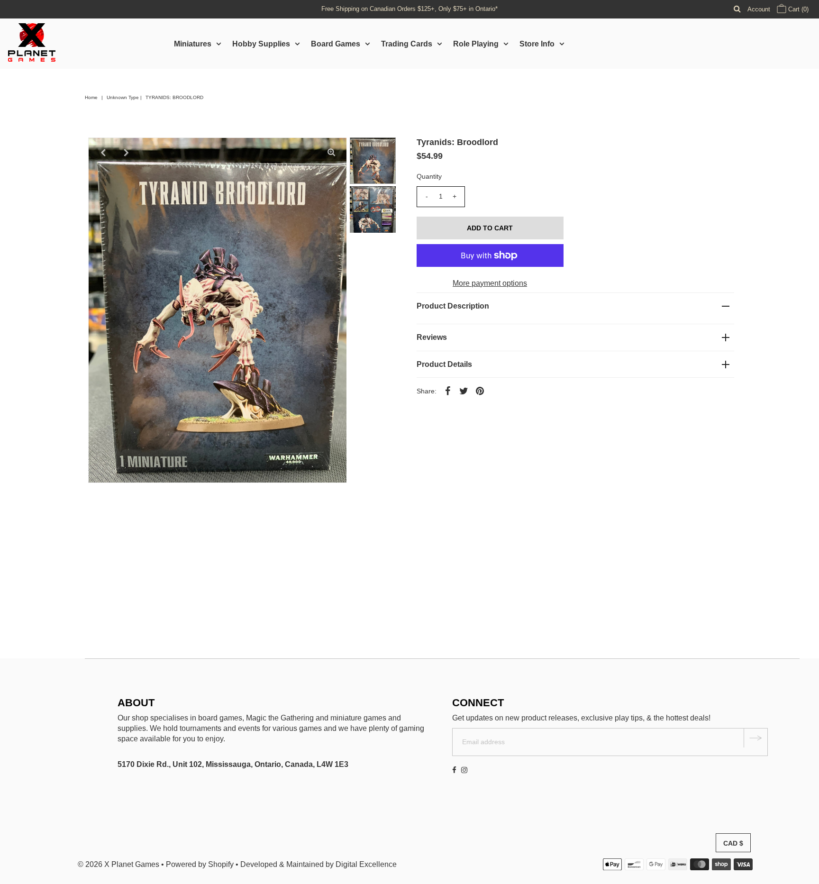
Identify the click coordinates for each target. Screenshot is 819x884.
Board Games (335, 44)
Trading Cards (406, 44)
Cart (797, 9)
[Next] (126, 152)
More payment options (490, 283)
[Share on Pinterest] (480, 390)
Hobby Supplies (261, 44)
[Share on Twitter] (464, 390)
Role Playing (476, 44)
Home (91, 97)
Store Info (537, 44)
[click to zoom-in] (331, 152)
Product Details (444, 364)
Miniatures (192, 44)
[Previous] (103, 152)
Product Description (453, 306)
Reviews (432, 337)
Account (758, 9)
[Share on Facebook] (448, 390)
